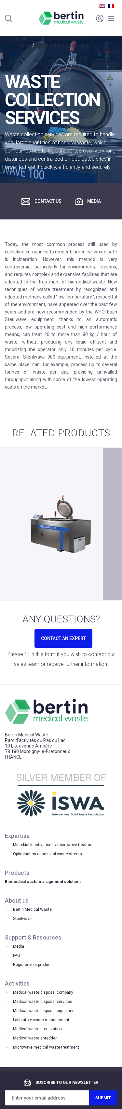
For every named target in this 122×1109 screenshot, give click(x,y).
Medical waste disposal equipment (44, 1010)
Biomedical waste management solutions (43, 881)
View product (61, 558)
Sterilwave (22, 918)
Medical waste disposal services (42, 1001)
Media (93, 201)
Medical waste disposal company (43, 992)
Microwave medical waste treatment (46, 1047)
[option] (61, 524)
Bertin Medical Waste (32, 909)
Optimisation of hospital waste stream (47, 854)
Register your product (32, 964)
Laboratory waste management (41, 1020)
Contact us (47, 201)
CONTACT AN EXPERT (63, 638)
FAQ (16, 955)
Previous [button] (9, 524)
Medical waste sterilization (37, 1029)
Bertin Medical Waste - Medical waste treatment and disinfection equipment (61, 18)
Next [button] (112, 524)
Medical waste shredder (35, 1038)
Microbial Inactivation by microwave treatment (54, 845)
